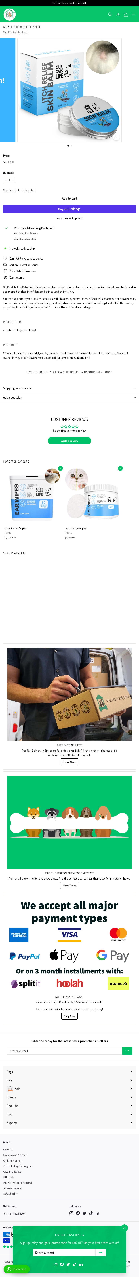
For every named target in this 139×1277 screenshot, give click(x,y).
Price (6, 155)
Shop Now (69, 1016)
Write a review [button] (69, 440)
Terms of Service (12, 1188)
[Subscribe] (101, 1252)
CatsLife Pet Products (15, 32)
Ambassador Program (15, 1155)
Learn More (69, 761)
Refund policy (10, 1193)
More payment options (69, 218)
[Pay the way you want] (69, 945)
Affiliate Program (12, 1160)
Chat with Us (19, 1269)
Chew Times (69, 885)
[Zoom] (116, 136)
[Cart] (125, 14)
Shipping (7, 190)
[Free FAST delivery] (69, 694)
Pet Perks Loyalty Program (17, 1166)
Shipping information (17, 388)
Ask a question (12, 397)
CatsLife (23, 461)
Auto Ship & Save (12, 1171)
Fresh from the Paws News (17, 1182)
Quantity (8, 172)
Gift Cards (8, 1177)
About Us (8, 1149)
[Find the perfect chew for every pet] (69, 822)
